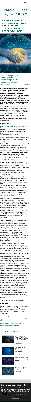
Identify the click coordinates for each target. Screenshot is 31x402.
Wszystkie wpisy (5, 84)
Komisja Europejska (11, 81)
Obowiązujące (14, 82)
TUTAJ (26, 300)
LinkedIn (27, 84)
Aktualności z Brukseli (7, 77)
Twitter (25, 84)
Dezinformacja (5, 79)
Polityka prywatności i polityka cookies (17, 394)
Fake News (12, 79)
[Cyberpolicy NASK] (16, 12)
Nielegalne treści (5, 82)
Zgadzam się (15, 398)
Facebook (29, 84)
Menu (25, 3)
